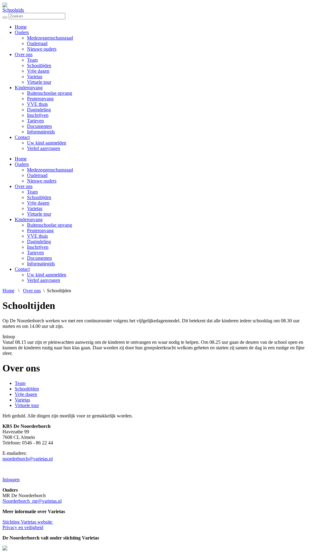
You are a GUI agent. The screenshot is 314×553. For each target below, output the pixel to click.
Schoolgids (13, 10)
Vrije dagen (38, 71)
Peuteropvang (40, 98)
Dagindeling (39, 109)
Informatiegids (41, 131)
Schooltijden (39, 65)
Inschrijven (37, 115)
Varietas (34, 76)
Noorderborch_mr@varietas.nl (32, 501)
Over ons (24, 54)
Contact (22, 137)
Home (21, 26)
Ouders (22, 32)
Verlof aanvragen (43, 148)
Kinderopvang (29, 87)
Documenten (39, 126)
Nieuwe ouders (41, 49)
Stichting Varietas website (27, 521)
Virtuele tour (39, 82)
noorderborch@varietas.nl (27, 458)
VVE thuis (37, 104)
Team (32, 60)
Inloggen (11, 479)
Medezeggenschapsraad (50, 37)
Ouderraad (37, 43)
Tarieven (35, 120)
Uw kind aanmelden (46, 142)
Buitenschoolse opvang (49, 93)
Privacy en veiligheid (22, 527)
